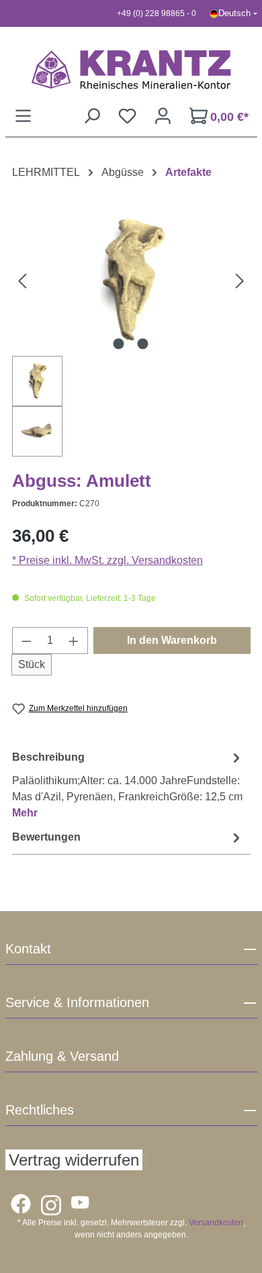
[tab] (128, 784)
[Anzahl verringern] (26, 640)
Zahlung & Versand (62, 1056)
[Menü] (23, 116)
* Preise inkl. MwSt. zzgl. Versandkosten (107, 560)
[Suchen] (92, 116)
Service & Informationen (77, 1002)
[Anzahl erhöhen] (74, 640)
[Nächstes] (240, 280)
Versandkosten (216, 1222)
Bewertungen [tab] (46, 837)
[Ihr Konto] (163, 116)
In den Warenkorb (172, 640)
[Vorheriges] (22, 280)
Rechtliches (39, 1109)
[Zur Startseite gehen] (131, 69)
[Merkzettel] (127, 116)
